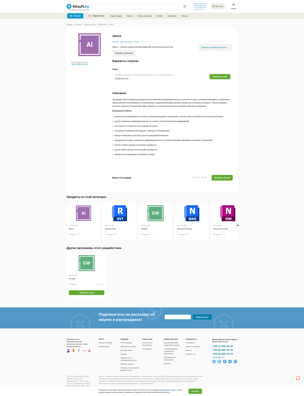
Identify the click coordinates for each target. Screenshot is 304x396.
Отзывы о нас (190, 354)
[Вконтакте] (214, 361)
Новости (130, 16)
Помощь (184, 16)
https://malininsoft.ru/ (79, 64)
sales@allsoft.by (199, 9)
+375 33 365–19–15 (222, 354)
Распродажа (146, 349)
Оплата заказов (126, 343)
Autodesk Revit (110, 229)
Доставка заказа (126, 350)
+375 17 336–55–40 (222, 346)
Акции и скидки (116, 16)
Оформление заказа (128, 346)
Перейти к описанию (124, 53)
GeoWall (144, 229)
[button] (220, 77)
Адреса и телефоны (193, 346)
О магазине (172, 16)
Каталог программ (105, 343)
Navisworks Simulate (220, 229)
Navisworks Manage (184, 229)
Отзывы (136, 42)
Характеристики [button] (121, 78)
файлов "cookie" (170, 390)
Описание (115, 42)
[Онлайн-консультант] (298, 378)
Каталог (77, 16)
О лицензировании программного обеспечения (171, 351)
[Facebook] (225, 361)
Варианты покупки (126, 42)
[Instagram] (219, 361)
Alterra (71, 229)
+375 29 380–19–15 (222, 350)
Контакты (159, 16)
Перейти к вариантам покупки (214, 47)
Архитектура (73, 225)
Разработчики (98, 16)
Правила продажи (127, 364)
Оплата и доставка (144, 16)
